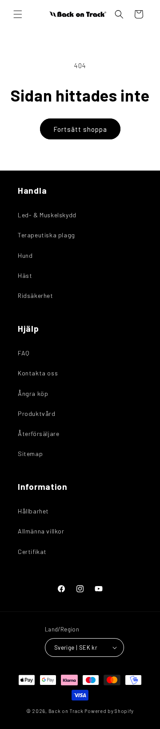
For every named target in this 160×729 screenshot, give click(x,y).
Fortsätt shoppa (80, 129)
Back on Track (66, 711)
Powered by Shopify (109, 711)
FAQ (24, 353)
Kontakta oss (38, 373)
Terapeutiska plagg (46, 235)
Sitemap (30, 453)
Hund (25, 255)
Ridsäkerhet (35, 295)
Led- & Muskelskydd (47, 215)
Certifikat (32, 551)
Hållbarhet (33, 511)
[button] (18, 14)
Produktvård (37, 413)
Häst (25, 275)
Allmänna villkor (41, 531)
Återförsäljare (38, 433)
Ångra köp (33, 393)
